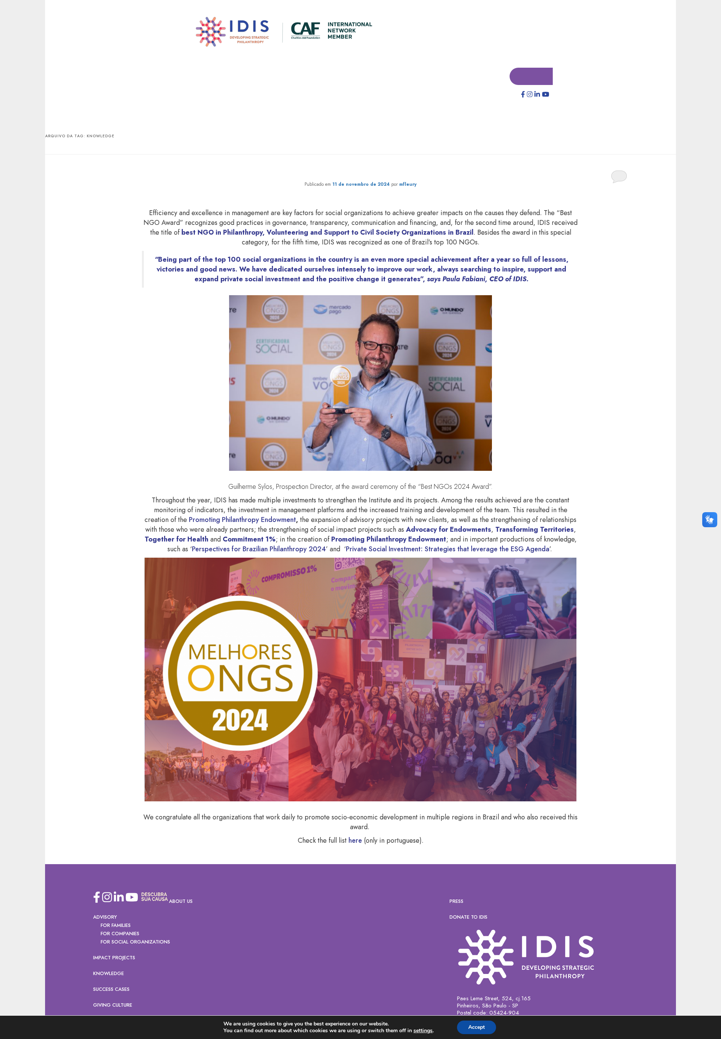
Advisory (105, 917)
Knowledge (108, 973)
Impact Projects (114, 958)
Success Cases (111, 989)
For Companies (120, 933)
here (355, 841)
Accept (476, 1027)
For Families (116, 925)
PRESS (456, 901)
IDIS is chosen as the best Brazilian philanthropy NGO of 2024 (360, 169)
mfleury (407, 184)
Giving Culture (112, 1005)
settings (423, 1030)
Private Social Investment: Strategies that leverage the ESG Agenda (447, 549)
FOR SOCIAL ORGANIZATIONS (135, 942)
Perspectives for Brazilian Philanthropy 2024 (259, 549)
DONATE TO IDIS (468, 917)
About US (181, 901)
